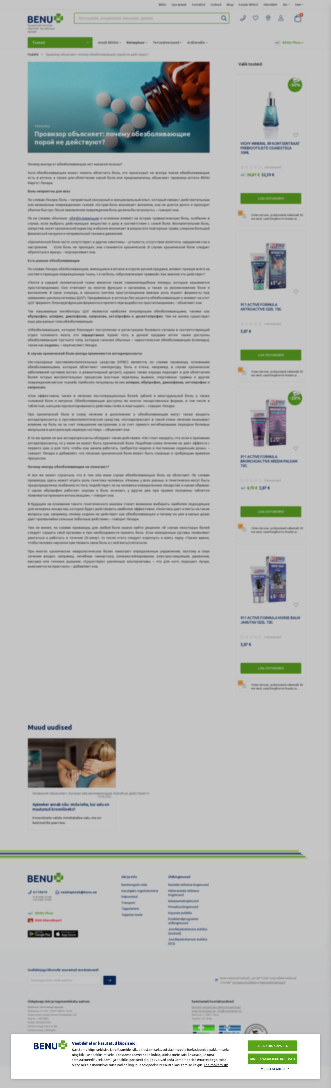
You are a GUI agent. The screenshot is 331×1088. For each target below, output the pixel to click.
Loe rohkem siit (216, 1065)
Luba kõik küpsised (272, 1046)
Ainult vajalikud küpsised (272, 1059)
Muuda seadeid (273, 1068)
